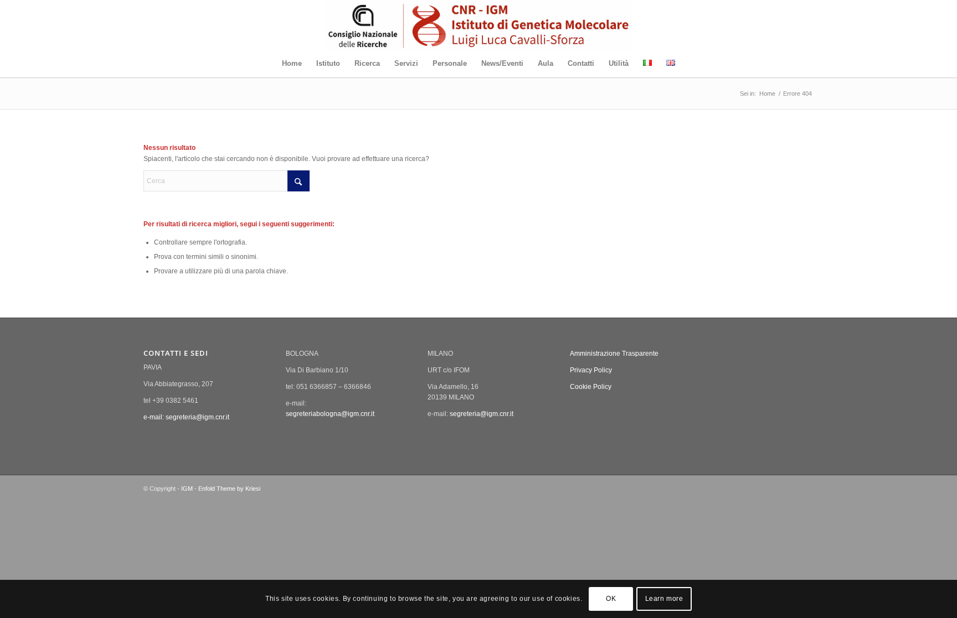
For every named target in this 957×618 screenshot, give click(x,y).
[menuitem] (292, 63)
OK (611, 599)
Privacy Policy (591, 370)
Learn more (664, 599)
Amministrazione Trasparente (614, 353)
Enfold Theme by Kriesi (229, 488)
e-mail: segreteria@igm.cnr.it (186, 417)
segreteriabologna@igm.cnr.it (330, 414)
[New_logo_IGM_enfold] (478, 25)
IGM (187, 488)
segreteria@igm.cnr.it (481, 414)
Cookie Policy (590, 387)
